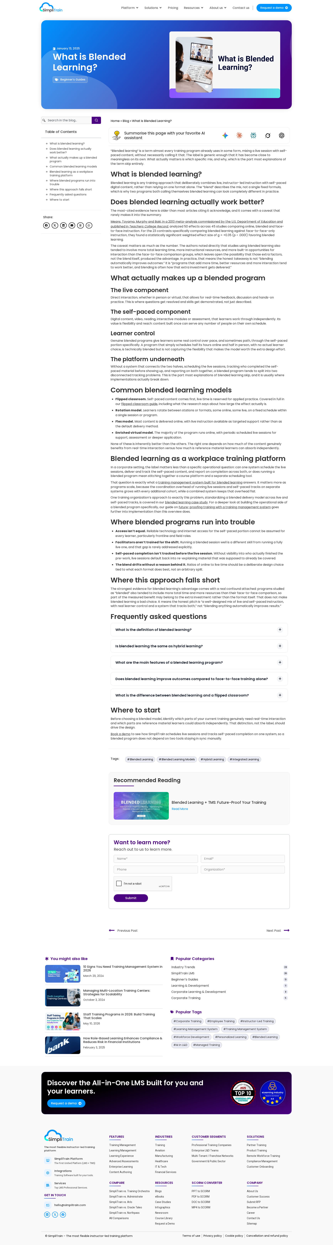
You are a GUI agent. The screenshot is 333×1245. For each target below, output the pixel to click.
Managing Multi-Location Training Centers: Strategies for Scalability (116, 992)
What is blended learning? (67, 143)
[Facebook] (63, 1215)
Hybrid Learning (214, 759)
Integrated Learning (246, 759)
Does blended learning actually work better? (70, 151)
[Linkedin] (47, 1215)
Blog (126, 121)
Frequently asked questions (68, 194)
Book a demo (120, 734)
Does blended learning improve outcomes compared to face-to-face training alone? (191, 678)
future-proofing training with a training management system (225, 507)
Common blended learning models (73, 166)
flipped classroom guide (139, 404)
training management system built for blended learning (200, 482)
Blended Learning (141, 759)
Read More (180, 809)
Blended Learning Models (178, 759)
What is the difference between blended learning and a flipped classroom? (182, 695)
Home (115, 121)
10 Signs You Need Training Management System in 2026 (122, 968)
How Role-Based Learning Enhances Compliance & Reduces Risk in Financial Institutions (122, 1040)
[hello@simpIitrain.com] (47, 1205)
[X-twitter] (55, 1215)
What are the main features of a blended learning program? (169, 662)
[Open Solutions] (160, 8)
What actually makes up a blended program (73, 159)
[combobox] (66, 120)
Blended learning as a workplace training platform (71, 173)
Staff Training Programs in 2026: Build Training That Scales (119, 1016)
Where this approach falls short (71, 189)
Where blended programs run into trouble (72, 182)
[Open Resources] (202, 8)
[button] (46, 225)
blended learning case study (186, 502)
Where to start (59, 200)
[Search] (96, 120)
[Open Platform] (137, 8)
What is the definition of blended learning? (153, 629)
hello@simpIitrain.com (70, 1205)
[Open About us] (225, 8)
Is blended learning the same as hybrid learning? (159, 646)
